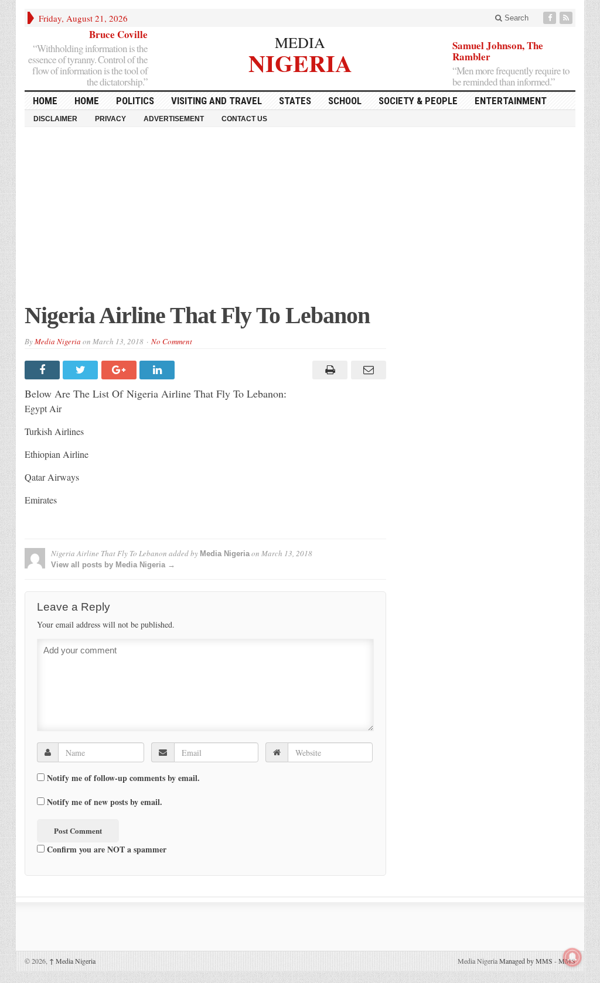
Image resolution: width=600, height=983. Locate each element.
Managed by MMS (526, 960)
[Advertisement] (300, 221)
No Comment (171, 341)
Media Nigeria (58, 341)
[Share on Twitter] (82, 370)
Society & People (418, 101)
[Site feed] (567, 18)
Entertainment (511, 101)
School (345, 101)
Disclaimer (55, 119)
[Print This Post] (328, 370)
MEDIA (300, 42)
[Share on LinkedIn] (158, 370)
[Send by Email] (366, 370)
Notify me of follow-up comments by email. (123, 778)
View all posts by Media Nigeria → (113, 564)
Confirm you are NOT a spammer (105, 849)
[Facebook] (551, 18)
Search (515, 17)
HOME (45, 101)
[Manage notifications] (572, 957)
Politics (135, 101)
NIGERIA (300, 62)
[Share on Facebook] (44, 370)
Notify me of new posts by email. (104, 802)
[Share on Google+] (120, 370)
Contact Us (244, 119)
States (295, 101)
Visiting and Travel (216, 101)
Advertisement (174, 119)
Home (86, 101)
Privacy (110, 119)
